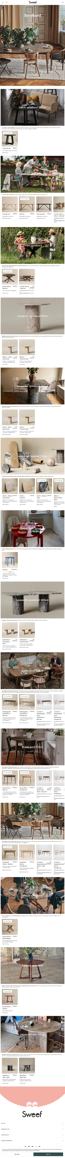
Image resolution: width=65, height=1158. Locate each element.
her (38, 1150)
